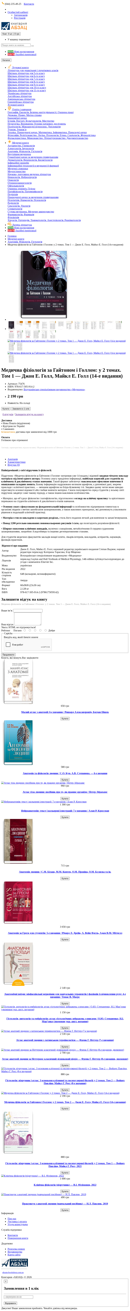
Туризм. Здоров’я (17, 129)
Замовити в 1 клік (20, 409)
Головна (12, 236)
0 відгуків (8, 414)
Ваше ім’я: (7, 610)
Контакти (29, 4)
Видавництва (15, 1251)
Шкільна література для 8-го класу (26, 81)
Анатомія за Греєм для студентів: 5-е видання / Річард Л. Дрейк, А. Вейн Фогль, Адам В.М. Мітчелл (65, 933)
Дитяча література (22, 224)
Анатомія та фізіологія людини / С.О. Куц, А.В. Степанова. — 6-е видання (65, 773)
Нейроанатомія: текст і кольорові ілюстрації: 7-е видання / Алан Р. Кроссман (65, 810)
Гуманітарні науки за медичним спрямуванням (33, 157)
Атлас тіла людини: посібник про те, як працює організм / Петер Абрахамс (65, 792)
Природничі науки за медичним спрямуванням (33, 197)
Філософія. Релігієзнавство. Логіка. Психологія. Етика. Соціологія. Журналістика (52, 135)
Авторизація (20, 15)
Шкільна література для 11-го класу (27, 90)
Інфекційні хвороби (18, 162)
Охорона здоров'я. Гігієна (21, 188)
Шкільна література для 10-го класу (27, 87)
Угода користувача (18, 1224)
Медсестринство (17, 171)
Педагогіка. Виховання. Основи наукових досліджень (37, 123)
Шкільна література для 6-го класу (26, 76)
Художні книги (20, 67)
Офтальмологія (16, 185)
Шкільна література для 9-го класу (26, 84)
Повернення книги (18, 1238)
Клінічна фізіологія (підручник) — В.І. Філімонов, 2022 (65, 1184)
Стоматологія (15, 208)
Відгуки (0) (14, 465)
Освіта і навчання (21, 109)
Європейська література (21, 102)
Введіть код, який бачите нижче (21, 637)
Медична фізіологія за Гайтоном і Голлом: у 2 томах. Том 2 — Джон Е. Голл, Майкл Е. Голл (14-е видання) (65, 1102)
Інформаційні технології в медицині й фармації (33, 165)
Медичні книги (20, 142)
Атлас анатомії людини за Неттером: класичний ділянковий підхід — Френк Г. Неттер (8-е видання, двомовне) (65, 1059)
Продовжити (8, 655)
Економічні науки (17, 118)
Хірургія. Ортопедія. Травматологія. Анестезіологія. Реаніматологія (44, 220)
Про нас (12, 1218)
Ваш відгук (7, 624)
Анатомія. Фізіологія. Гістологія (25, 151)
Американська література (21, 99)
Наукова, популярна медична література (29, 174)
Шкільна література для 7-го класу (26, 79)
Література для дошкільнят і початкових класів (33, 70)
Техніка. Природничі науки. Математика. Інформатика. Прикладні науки (47, 132)
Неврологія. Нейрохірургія (22, 177)
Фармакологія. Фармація (21, 214)
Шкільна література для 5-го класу (26, 73)
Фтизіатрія (13, 217)
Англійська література (20, 96)
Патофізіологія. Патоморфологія (25, 191)
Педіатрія (13, 194)
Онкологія (13, 180)
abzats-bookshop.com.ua (13, 1272)
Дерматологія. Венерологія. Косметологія (30, 160)
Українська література (19, 93)
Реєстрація (19, 18)
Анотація (13, 459)
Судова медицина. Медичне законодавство (31, 211)
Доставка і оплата (17, 1221)
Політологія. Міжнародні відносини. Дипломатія (34, 126)
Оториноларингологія (20, 183)
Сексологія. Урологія (19, 206)
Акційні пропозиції (22, 54)
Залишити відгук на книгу (29, 414)
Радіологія (13, 203)
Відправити (10, 1303)
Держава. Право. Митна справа (25, 115)
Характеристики (17, 462)
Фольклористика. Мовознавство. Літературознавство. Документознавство (48, 138)
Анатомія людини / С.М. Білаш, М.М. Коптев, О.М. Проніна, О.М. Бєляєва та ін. (65, 871)
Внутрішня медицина (19, 154)
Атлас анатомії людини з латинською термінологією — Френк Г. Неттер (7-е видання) (65, 1040)
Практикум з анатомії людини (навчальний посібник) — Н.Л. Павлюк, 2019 (65, 1203)
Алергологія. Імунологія (21, 148)
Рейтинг (5, 630)
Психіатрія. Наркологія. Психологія (27, 200)
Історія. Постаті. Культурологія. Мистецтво (31, 121)
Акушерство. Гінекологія (21, 145)
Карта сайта (14, 1254)
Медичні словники (18, 168)
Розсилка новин (16, 1249)
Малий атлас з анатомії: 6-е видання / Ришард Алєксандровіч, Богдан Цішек (65, 712)
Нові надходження (21, 51)
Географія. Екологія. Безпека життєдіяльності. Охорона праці (41, 112)
